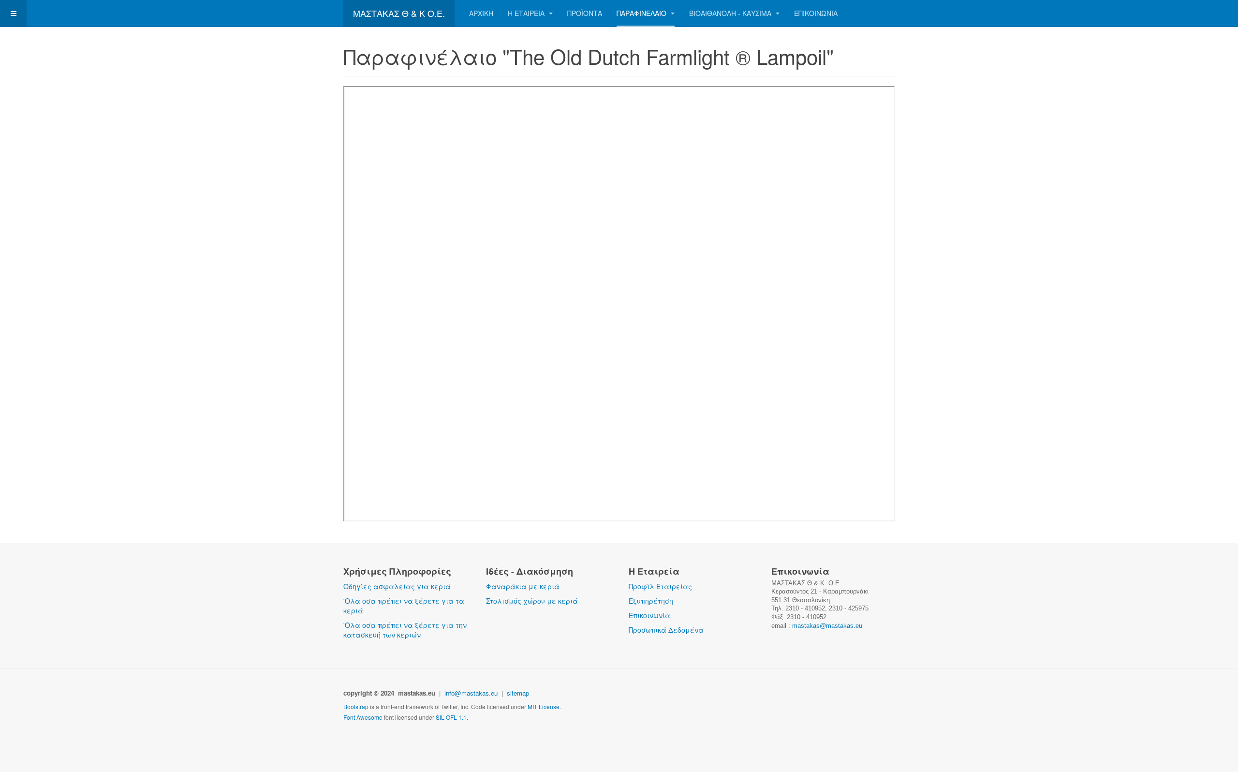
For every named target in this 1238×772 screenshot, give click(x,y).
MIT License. (544, 706)
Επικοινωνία (649, 615)
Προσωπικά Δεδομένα (666, 630)
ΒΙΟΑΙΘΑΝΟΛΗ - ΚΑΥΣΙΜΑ (731, 13)
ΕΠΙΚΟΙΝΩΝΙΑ (816, 13)
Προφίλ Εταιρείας (660, 586)
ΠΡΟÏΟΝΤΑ (584, 13)
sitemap (519, 693)
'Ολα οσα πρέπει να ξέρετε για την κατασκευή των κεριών (405, 629)
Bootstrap (355, 706)
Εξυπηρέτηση (651, 601)
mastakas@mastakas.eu (827, 625)
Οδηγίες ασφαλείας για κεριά (397, 586)
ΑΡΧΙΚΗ (481, 13)
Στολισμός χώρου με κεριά (532, 601)
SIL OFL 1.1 (451, 717)
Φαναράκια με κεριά (523, 586)
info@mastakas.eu (471, 693)
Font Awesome (363, 717)
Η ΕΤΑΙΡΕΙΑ (527, 13)
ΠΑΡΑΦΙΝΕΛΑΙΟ (642, 13)
